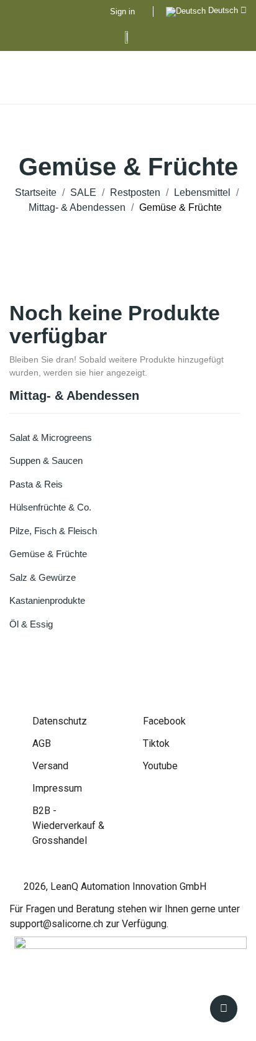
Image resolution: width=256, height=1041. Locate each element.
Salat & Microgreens (50, 437)
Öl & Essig (31, 624)
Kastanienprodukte (47, 600)
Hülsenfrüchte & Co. (50, 507)
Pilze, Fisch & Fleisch (53, 530)
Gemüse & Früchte (48, 553)
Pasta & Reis (36, 484)
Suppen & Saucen (46, 460)
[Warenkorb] (233, 77)
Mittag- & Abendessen (74, 395)
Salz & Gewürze (42, 577)
